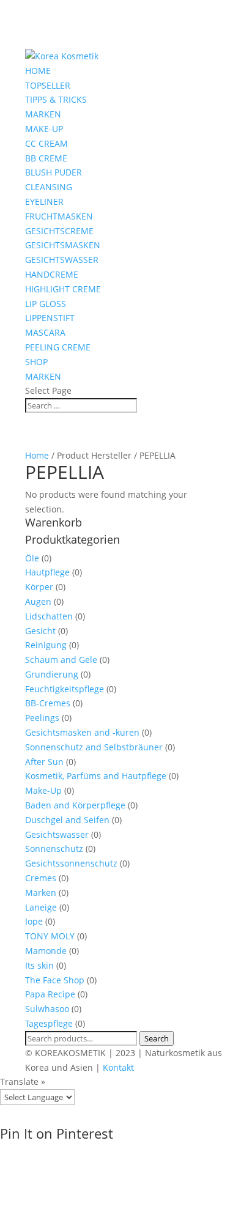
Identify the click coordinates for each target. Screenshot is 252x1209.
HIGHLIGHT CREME (63, 289)
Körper (39, 587)
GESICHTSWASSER (61, 259)
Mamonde (46, 950)
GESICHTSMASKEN (62, 245)
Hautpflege (47, 572)
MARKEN (43, 114)
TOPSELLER (47, 85)
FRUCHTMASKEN (59, 216)
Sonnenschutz (54, 848)
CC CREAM (46, 143)
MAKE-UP (44, 129)
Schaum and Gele (61, 659)
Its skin (39, 965)
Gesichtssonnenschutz (71, 863)
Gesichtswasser (57, 834)
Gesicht (40, 631)
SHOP (36, 362)
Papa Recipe (50, 994)
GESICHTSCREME (59, 231)
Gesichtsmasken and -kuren (82, 732)
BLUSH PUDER (53, 172)
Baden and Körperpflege (75, 805)
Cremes (40, 878)
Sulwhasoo (47, 1009)
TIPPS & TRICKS (56, 99)
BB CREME (46, 158)
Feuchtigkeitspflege (64, 689)
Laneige (41, 907)
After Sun (44, 761)
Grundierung (51, 674)
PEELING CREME (58, 347)
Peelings (42, 717)
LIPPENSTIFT (50, 318)
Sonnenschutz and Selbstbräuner (94, 747)
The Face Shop (54, 980)
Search (156, 1038)
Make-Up (43, 790)
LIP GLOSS (45, 303)
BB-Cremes (47, 703)
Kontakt (118, 1067)
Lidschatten (49, 616)
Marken (40, 892)
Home (37, 455)
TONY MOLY (50, 936)
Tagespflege (49, 1023)
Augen (38, 601)
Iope (34, 921)
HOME (38, 70)
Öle (32, 558)
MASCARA (45, 332)
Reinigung (46, 645)
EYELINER (44, 201)
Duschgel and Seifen (67, 820)
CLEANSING (48, 187)
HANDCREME (51, 274)
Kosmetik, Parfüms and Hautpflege (95, 776)
